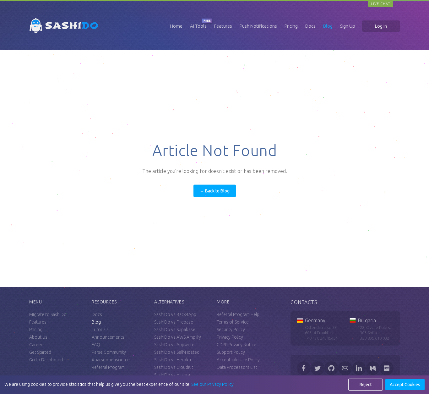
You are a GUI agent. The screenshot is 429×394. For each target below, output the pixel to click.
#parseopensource (111, 359)
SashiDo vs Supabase (174, 329)
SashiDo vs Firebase (173, 322)
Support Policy (231, 352)
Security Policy (231, 329)
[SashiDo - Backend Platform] (63, 33)
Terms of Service (233, 322)
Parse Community (109, 352)
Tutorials (100, 329)
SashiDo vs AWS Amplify (177, 337)
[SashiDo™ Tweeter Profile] (317, 368)
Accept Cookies (405, 384)
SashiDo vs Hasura (172, 374)
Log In (381, 26)
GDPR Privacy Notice (236, 344)
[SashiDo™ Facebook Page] (304, 368)
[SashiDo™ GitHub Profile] (331, 368)
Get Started (40, 352)
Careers (37, 344)
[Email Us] (345, 368)
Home (176, 26)
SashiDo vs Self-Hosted (176, 352)
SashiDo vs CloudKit (173, 367)
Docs (310, 26)
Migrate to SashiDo (48, 314)
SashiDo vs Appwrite (174, 344)
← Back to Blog (215, 190)
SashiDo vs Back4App (175, 314)
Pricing (291, 26)
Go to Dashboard (46, 359)
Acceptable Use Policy (238, 359)
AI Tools (198, 26)
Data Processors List (237, 367)
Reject (366, 384)
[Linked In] (359, 368)
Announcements (108, 337)
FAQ (96, 344)
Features (223, 26)
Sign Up (347, 26)
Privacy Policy (230, 337)
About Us (38, 337)
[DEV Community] (387, 368)
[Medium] (373, 368)
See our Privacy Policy (212, 384)
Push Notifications (258, 26)
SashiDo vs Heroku (172, 359)
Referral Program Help (238, 314)
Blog (328, 26)
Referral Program (108, 367)
